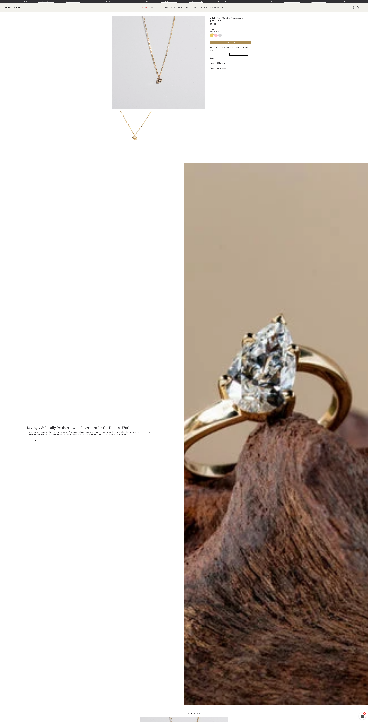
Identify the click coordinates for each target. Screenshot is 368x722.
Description (214, 58)
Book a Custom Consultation (46, 1)
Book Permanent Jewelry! (73, 1)
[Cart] (362, 7)
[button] (152, 7)
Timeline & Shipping (217, 63)
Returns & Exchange (218, 68)
